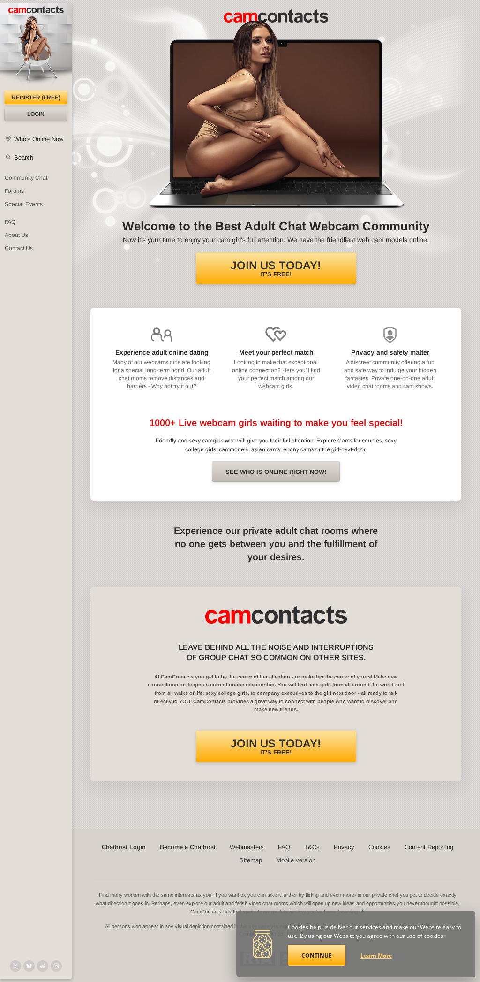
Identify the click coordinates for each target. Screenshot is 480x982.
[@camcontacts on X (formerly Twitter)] (15, 966)
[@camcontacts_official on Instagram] (56, 966)
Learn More (376, 955)
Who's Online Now (38, 139)
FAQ (10, 222)
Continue (316, 955)
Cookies (379, 847)
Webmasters (247, 847)
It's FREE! (276, 268)
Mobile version (295, 860)
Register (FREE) (36, 97)
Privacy (344, 847)
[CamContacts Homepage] (36, 47)
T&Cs (312, 847)
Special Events (24, 204)
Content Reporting (429, 847)
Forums (14, 191)
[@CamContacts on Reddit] (42, 966)
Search (23, 157)
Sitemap (251, 860)
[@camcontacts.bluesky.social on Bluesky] (29, 966)
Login (36, 114)
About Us (16, 235)
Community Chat (26, 178)
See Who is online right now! (275, 471)
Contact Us (19, 248)
